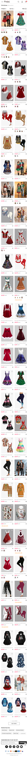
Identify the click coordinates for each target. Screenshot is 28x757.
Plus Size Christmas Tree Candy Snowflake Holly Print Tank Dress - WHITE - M (21, 246)
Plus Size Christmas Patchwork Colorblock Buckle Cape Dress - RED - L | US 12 (7, 343)
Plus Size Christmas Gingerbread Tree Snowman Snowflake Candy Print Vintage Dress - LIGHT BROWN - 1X (21, 293)
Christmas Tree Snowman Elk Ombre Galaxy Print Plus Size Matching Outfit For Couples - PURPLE (21, 53)
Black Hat (11, 730)
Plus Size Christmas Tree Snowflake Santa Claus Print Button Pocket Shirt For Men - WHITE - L (7, 522)
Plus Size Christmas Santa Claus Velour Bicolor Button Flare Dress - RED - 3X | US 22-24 (7, 365)
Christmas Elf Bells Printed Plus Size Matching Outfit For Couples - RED (7, 28)
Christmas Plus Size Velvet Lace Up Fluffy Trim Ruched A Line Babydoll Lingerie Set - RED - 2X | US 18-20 (7, 573)
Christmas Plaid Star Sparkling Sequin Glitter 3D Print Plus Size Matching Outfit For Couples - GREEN (21, 176)
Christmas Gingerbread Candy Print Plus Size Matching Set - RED (21, 271)
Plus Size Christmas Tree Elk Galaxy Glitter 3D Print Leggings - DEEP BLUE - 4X (21, 410)
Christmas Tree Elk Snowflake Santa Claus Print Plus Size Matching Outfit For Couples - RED (7, 199)
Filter (23, 8)
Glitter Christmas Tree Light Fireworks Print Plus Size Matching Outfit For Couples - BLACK (7, 77)
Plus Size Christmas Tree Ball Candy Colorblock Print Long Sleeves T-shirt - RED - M (7, 623)
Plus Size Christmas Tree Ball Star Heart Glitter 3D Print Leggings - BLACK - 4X (7, 477)
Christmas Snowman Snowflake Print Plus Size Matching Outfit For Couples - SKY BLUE (7, 714)
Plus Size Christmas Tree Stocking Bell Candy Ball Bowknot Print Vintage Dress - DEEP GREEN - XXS (21, 28)
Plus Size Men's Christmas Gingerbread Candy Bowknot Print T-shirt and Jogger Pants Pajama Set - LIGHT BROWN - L (7, 499)
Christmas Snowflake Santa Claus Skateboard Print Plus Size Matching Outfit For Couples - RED (21, 432)
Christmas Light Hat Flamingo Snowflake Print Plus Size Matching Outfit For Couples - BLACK (7, 432)
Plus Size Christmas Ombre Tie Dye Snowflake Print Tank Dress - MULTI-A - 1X (21, 454)
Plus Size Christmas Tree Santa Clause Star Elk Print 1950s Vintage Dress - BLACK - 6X (7, 271)
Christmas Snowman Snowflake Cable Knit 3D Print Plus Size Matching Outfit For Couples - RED (21, 692)
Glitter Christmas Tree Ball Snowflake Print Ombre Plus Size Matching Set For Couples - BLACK (21, 77)
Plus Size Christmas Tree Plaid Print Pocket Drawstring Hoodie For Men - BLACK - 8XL (21, 647)
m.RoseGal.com (8, 2)
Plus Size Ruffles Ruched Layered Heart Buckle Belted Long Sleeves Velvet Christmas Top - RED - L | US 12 (7, 320)
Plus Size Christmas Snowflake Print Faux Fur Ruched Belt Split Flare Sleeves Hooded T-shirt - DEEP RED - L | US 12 (21, 546)
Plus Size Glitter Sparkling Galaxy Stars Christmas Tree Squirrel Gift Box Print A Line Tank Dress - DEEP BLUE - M (21, 320)
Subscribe (23, 742)
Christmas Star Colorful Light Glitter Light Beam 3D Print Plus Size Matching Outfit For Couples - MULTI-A (21, 224)
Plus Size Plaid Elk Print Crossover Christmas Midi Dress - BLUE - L (21, 365)
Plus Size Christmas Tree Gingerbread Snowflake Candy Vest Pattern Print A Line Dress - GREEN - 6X (21, 387)
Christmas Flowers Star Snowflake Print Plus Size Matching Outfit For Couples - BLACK (21, 477)
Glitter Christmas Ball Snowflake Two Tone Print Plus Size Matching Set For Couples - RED (7, 102)
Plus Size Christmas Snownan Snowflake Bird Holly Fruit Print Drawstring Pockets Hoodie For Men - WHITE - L (21, 522)
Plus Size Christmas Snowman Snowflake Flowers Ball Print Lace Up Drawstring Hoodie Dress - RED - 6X (7, 692)
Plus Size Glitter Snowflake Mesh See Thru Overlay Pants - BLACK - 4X (7, 598)
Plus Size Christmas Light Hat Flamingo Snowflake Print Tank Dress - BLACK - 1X (7, 410)
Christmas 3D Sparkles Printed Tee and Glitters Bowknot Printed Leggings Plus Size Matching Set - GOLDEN (21, 152)
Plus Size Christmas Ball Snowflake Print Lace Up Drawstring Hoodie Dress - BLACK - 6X (21, 670)
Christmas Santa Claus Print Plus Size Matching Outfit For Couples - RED (7, 246)
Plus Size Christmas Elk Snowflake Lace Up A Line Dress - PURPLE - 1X (7, 387)
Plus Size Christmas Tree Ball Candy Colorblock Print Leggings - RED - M (21, 598)
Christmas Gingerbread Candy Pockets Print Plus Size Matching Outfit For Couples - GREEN (21, 199)
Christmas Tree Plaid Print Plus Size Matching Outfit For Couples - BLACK (7, 670)
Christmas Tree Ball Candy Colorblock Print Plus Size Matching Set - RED (21, 623)
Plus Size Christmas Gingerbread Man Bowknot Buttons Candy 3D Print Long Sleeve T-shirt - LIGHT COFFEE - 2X (7, 152)
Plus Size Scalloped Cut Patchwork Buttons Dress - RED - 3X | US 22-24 (21, 102)
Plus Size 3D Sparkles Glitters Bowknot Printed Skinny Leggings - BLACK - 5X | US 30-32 (21, 573)
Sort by (11, 8)
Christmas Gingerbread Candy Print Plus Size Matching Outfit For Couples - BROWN (7, 53)
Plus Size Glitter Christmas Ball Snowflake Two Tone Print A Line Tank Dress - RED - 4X (7, 546)
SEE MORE (14, 723)
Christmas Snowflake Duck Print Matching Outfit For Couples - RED (7, 454)
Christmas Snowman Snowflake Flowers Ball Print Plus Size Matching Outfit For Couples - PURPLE (21, 714)
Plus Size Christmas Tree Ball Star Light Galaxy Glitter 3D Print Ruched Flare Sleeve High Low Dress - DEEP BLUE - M (7, 176)
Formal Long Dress (6, 733)
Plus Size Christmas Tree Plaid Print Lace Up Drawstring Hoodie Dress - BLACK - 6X (7, 647)
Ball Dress (4, 730)
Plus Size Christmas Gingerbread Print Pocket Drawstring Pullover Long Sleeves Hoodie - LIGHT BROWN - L (21, 499)
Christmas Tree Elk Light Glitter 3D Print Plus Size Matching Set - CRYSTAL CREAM (7, 224)
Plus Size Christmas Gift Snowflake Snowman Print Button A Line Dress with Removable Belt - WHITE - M (7, 293)
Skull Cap (16, 733)
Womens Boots (19, 730)
